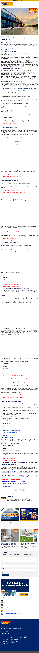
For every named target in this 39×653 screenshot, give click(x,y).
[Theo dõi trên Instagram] (21, 637)
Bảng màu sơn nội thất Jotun (12, 372)
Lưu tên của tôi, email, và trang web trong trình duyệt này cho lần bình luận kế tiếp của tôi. (16, 572)
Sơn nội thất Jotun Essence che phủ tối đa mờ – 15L (11, 432)
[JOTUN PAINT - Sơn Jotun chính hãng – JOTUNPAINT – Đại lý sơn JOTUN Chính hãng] (7, 4)
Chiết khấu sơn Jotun (18, 81)
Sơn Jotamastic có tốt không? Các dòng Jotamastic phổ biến (14, 610)
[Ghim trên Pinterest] (22, 490)
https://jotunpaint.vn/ (9, 484)
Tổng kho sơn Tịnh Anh (15, 48)
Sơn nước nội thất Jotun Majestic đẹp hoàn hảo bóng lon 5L (13, 397)
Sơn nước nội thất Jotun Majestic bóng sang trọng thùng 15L (17, 378)
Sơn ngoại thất (22, 120)
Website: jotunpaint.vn (5, 633)
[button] (37, 3)
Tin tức (8, 36)
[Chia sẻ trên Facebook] (17, 490)
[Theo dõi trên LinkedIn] (25, 637)
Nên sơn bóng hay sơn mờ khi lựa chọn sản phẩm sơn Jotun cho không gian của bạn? (9, 544)
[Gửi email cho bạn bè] (20, 490)
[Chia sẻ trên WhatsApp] (15, 490)
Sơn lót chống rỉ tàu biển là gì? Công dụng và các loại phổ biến (14, 600)
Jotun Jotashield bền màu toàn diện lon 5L (10, 125)
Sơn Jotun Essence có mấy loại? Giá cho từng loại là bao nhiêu (29, 544)
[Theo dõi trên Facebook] (20, 637)
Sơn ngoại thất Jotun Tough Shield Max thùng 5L (11, 231)
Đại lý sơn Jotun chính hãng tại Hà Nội (8, 522)
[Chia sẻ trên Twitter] (18, 490)
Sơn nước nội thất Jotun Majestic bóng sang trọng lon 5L (15, 377)
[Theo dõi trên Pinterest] (24, 637)
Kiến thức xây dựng (4, 36)
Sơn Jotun (2, 44)
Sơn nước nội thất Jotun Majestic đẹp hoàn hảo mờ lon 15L (13, 395)
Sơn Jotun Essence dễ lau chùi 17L (8, 435)
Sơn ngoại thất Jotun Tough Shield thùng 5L (10, 240)
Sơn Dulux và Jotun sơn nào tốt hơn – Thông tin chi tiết (29, 523)
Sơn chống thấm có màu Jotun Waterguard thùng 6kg (12, 286)
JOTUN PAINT (10, 42)
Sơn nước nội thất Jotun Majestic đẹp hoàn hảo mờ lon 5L (12, 399)
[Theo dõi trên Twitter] (23, 637)
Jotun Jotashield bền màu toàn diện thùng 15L (10, 123)
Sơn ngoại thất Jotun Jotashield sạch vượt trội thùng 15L (12, 178)
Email (3, 568)
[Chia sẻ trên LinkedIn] (24, 490)
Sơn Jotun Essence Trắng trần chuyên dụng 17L (11, 433)
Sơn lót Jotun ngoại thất (13, 104)
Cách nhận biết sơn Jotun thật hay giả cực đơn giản (12, 613)
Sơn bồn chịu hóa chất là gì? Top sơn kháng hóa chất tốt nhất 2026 (15, 607)
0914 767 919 (7, 486)
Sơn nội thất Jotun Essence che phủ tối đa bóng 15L (11, 430)
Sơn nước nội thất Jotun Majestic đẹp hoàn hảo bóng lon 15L (13, 394)
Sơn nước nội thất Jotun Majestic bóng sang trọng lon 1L (15, 375)
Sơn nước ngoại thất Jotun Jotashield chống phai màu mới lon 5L (14, 192)
